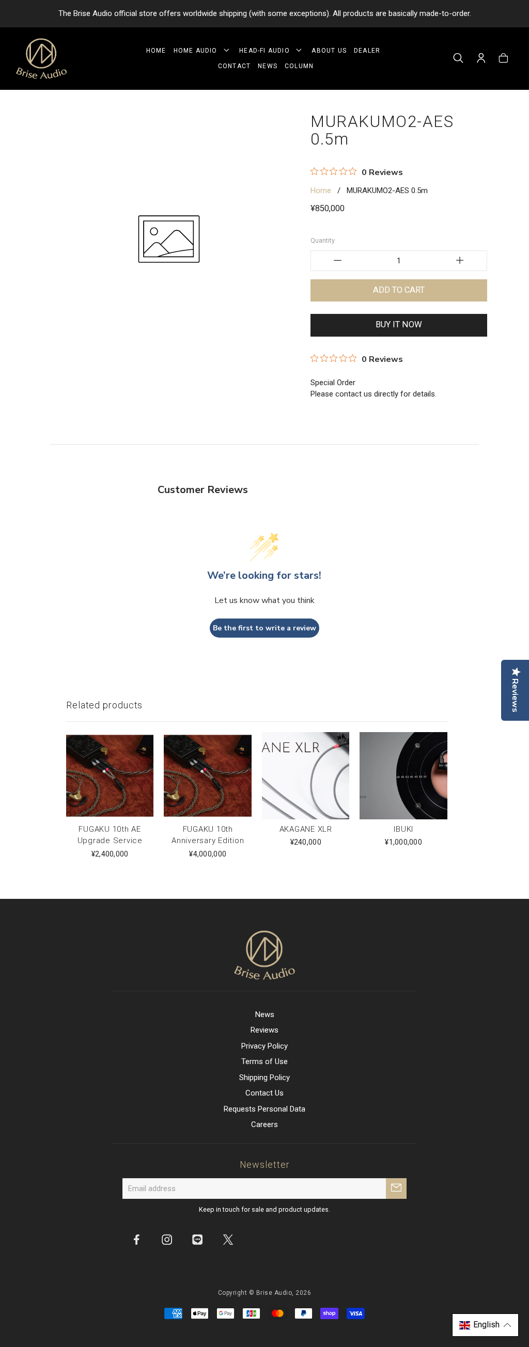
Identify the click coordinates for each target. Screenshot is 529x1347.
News (267, 66)
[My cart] (503, 59)
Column (299, 66)
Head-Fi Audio (266, 50)
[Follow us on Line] (197, 1239)
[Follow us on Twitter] (227, 1239)
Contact (234, 66)
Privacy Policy (264, 1046)
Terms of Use (264, 1061)
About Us (329, 50)
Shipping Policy (264, 1077)
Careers (264, 1124)
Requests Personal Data (264, 1109)
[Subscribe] (396, 1188)
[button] (485, 1325)
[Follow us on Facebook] (136, 1239)
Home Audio (198, 50)
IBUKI (403, 829)
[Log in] (481, 59)
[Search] (458, 59)
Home (156, 50)
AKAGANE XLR (305, 829)
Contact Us (264, 1093)
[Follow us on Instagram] (166, 1239)
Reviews (264, 1030)
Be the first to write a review (264, 628)
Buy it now (399, 324)
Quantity (322, 240)
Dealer (367, 50)
